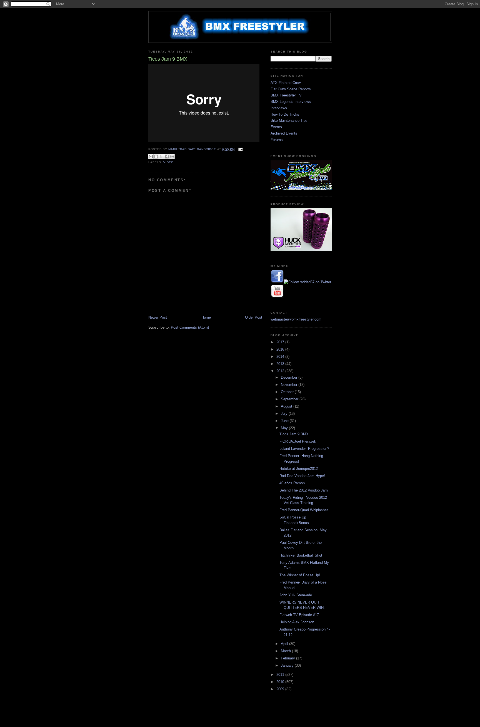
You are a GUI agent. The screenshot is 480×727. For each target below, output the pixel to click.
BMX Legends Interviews (291, 102)
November (289, 385)
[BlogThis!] (156, 156)
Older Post (253, 317)
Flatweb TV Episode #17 (299, 615)
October (288, 392)
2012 (280, 371)
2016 (280, 349)
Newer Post (157, 317)
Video (168, 162)
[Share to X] (161, 156)
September (290, 399)
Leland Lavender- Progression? (304, 448)
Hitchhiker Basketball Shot (300, 555)
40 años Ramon (292, 483)
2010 (280, 682)
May (285, 428)
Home (206, 317)
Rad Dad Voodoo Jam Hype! (302, 476)
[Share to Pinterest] (172, 156)
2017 (280, 342)
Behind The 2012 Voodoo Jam (303, 490)
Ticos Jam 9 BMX (294, 434)
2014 (280, 356)
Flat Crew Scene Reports (291, 89)
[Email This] (151, 156)
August (287, 406)
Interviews (279, 108)
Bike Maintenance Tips (289, 120)
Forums (277, 140)
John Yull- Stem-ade (295, 595)
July (285, 413)
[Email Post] (240, 149)
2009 (280, 689)
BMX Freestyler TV (286, 95)
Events (276, 127)
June (285, 421)
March (286, 651)
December (289, 377)
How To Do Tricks (285, 114)
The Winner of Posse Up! (299, 575)
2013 (280, 364)
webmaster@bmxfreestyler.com (296, 319)
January (288, 665)
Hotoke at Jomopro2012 (298, 469)
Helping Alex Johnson (296, 622)
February (288, 658)
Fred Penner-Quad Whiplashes (304, 510)
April (285, 644)
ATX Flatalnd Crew (286, 83)
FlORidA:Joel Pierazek (297, 441)
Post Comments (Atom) (190, 327)
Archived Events (284, 133)
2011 (280, 675)
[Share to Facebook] (166, 156)
